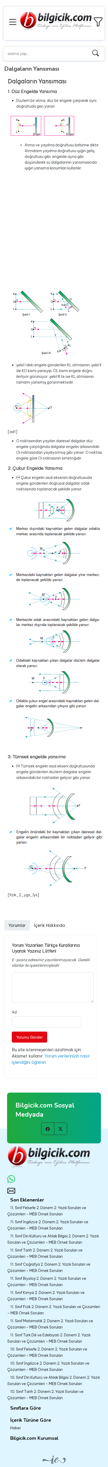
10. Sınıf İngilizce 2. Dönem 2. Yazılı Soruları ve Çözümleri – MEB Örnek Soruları (48, 1366)
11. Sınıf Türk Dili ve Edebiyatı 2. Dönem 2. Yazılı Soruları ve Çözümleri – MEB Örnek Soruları (48, 1338)
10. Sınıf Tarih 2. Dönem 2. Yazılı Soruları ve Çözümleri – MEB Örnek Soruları (45, 1394)
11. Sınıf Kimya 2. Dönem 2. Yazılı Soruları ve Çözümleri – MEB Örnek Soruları (46, 1295)
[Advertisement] (54, 229)
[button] (14, 21)
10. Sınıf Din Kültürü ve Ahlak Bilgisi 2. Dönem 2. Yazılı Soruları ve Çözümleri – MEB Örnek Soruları (53, 1380)
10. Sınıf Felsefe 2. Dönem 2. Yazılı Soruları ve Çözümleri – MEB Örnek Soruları (47, 1352)
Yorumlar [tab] (17, 925)
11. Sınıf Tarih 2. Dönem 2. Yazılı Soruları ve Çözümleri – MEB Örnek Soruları (45, 1253)
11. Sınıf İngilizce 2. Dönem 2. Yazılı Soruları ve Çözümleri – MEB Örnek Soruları (47, 1225)
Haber (15, 1428)
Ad (14, 1012)
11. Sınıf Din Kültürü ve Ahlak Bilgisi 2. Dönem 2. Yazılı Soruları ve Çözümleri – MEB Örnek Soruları (53, 1239)
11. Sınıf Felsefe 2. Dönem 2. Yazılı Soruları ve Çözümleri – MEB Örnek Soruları (46, 1210)
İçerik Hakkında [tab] (49, 925)
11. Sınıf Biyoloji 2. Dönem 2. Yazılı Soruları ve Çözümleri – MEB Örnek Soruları (46, 1281)
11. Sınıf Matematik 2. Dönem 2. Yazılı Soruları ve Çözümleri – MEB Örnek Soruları (50, 1324)
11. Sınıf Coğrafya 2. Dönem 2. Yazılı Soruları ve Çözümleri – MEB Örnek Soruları (48, 1267)
